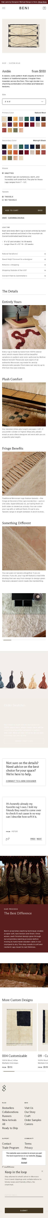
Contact (6, 1143)
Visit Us (29, 1108)
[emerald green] (27, 119)
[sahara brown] (4, 124)
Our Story (30, 1112)
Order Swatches (24, 741)
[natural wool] (4, 119)
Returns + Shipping (10, 265)
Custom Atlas (14, 63)
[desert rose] (21, 130)
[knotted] (2, 173)
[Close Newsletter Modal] (42, 1171)
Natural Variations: (10, 254)
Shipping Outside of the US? (14, 270)
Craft (4, 218)
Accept (24, 1162)
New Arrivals (9, 1120)
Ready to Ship (10, 1128)
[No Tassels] (2, 200)
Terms (28, 1143)
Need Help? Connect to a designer (17, 259)
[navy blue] (38, 119)
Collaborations (10, 1112)
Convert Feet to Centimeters (14, 276)
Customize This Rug (16, 218)
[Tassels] (2, 196)
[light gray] (21, 119)
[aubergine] (10, 124)
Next (39, 839)
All (3, 1124)
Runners (6, 1116)
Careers (29, 1124)
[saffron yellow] (15, 119)
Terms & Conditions (8, 1165)
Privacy (29, 1147)
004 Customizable (14, 1056)
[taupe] (38, 124)
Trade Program (10, 1147)
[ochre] (15, 124)
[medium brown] (43, 124)
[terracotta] (21, 124)
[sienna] (4, 130)
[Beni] (24, 8)
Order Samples (33, 1120)
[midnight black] (10, 119)
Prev (33, 839)
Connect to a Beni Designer (21, 781)
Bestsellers (8, 1108)
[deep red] (32, 124)
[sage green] (15, 130)
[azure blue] (32, 119)
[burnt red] (27, 124)
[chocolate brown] (43, 119)
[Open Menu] (3, 8)
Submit (24, 1211)
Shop (4, 63)
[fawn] (10, 130)
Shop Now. (42, 2)
